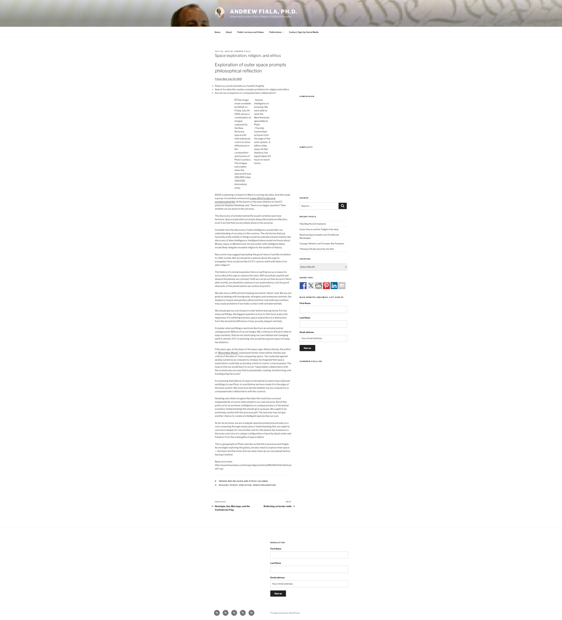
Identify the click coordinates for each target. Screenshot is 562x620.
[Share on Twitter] (310, 285)
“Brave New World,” (228, 352)
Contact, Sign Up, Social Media (304, 32)
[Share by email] (341, 285)
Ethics (234, 485)
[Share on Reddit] (318, 285)
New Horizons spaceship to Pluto (261, 121)
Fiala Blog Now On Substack (313, 224)
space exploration (264, 485)
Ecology (224, 485)
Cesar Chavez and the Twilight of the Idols (319, 229)
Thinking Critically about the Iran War (317, 249)
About (229, 32)
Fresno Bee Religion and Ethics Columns (243, 481)
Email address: (307, 332)
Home (217, 32)
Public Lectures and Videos (250, 32)
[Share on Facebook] (303, 285)
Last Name (305, 317)
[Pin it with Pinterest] (326, 285)
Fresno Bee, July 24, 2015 (228, 79)
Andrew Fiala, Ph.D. (263, 11)
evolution (245, 485)
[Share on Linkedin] (334, 285)
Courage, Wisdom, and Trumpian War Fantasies (322, 243)
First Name (305, 303)
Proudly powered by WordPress (285, 613)
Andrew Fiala (242, 51)
